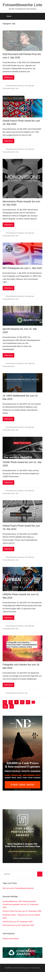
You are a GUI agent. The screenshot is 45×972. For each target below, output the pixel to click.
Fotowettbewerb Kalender (15, 86)
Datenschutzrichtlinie (11, 938)
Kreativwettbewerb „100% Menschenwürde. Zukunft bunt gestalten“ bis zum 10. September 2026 (21, 904)
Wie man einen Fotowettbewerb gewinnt (18, 888)
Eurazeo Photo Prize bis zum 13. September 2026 (22, 911)
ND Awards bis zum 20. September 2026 (18, 925)
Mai (17, 88)
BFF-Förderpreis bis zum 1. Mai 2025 (22, 268)
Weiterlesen (8, 77)
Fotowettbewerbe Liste (22, 5)
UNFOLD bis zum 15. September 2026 (18, 922)
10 (5, 706)
